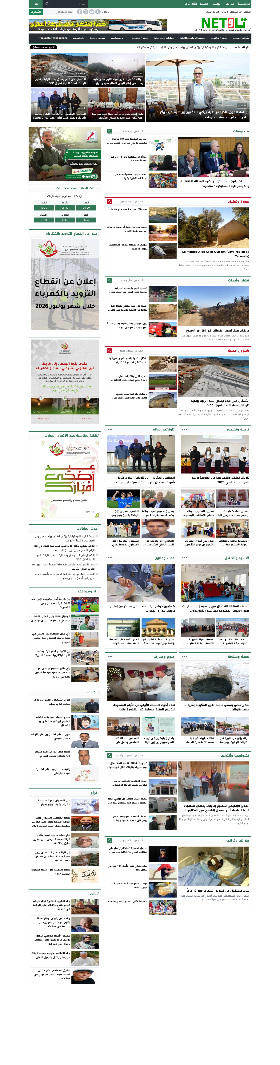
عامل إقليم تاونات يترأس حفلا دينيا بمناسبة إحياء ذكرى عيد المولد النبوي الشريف (63, 566)
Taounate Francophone (53, 38)
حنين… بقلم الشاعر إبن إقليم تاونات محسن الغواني (50, 736)
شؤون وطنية (98, 38)
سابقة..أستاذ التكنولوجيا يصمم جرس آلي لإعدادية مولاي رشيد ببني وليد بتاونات (127, 821)
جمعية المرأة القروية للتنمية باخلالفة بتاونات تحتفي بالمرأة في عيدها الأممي (199, 645)
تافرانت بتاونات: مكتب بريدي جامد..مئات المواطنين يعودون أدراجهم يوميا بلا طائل (130, 398)
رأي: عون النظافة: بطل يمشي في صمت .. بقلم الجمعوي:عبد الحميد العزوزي (51, 638)
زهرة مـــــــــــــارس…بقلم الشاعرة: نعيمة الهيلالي (52, 771)
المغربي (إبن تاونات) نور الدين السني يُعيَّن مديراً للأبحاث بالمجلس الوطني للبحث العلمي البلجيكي (159, 546)
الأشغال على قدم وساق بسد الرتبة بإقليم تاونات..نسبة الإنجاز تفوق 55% (219, 403)
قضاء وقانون (164, 558)
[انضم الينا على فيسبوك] (79, 11)
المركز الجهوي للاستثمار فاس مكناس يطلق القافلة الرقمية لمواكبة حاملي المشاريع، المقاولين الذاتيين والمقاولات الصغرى (128, 787)
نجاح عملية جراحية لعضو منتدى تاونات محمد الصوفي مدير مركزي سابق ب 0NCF (51, 839)
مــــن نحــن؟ (228, 3)
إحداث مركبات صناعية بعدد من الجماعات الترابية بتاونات (130, 176)
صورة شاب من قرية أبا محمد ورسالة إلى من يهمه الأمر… (127, 229)
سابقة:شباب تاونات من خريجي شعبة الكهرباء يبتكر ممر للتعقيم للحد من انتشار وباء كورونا (127, 803)
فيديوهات (241, 131)
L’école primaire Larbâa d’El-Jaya (128, 209)
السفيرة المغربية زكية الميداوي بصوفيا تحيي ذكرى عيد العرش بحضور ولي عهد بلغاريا (125, 546)
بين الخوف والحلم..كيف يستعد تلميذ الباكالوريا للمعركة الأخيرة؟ (52, 653)
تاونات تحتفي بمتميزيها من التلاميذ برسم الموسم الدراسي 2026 (220, 480)
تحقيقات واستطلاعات (192, 38)
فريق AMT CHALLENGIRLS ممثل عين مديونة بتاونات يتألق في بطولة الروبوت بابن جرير (127, 767)
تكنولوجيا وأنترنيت (234, 756)
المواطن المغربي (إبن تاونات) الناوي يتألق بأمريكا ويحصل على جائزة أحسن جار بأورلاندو (144, 480)
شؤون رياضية (140, 38)
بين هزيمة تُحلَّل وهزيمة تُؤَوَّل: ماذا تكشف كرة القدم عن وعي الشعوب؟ (50, 603)
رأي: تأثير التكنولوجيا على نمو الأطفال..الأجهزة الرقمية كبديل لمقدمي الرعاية (52, 672)
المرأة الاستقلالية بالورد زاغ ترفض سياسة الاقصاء (128, 159)
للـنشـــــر (204, 3)
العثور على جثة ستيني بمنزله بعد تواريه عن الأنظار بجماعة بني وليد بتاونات (128, 310)
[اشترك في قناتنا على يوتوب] (91, 11)
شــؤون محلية (241, 38)
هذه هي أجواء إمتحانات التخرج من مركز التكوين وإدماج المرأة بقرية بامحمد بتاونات (198, 546)
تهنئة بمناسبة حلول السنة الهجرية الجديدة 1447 (50, 872)
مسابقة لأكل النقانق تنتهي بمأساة (127, 901)
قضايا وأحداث (238, 280)
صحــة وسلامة (238, 657)
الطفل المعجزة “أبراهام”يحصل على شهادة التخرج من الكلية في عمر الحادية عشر (128, 852)
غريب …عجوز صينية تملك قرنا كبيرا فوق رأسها (128, 886)
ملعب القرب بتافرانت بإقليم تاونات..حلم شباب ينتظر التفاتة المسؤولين (130, 380)
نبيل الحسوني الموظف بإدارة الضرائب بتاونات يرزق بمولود (54, 802)
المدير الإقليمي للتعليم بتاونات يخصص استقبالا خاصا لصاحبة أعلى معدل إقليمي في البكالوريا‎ (216, 808)
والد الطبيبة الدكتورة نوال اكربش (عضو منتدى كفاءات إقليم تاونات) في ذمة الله (51, 905)
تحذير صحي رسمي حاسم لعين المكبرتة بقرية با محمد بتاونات (216, 707)
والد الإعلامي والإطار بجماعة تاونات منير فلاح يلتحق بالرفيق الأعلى (50, 955)
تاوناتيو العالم (163, 429)
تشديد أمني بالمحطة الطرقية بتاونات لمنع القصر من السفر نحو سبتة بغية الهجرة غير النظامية (129, 292)
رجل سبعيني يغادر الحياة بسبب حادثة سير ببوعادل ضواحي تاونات (127, 325)
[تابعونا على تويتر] (85, 11)
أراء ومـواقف (118, 38)
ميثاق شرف (191, 3)
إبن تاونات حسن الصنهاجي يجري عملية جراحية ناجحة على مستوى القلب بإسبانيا (52, 856)
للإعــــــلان (215, 3)
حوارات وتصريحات (164, 38)
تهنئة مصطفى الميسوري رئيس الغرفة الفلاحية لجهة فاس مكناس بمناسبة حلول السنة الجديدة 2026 (51, 822)
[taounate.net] (209, 25)
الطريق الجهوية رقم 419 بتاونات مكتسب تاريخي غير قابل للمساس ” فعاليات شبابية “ (128, 143)
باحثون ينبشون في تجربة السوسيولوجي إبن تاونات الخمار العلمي (158, 742)
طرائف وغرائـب (237, 840)
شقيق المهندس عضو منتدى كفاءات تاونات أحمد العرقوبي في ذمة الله (52, 974)
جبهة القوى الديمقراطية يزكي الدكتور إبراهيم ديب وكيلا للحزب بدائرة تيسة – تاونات (64, 538)
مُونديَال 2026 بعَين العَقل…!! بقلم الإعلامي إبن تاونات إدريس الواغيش (50, 618)
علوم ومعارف (164, 657)
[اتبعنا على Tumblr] (97, 11)
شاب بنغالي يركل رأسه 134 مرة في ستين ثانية (127, 868)
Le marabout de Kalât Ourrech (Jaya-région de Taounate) (215, 254)
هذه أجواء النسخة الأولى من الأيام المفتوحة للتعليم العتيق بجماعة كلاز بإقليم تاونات (144, 707)
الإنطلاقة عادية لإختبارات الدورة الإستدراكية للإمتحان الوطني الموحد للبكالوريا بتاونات (233, 546)
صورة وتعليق (238, 201)
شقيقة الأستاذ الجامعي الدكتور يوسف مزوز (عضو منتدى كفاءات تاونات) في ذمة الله (52, 940)
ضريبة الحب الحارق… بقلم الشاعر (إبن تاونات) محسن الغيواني (52, 754)
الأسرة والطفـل (237, 558)
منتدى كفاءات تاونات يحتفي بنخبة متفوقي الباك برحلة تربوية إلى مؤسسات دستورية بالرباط (232, 517)
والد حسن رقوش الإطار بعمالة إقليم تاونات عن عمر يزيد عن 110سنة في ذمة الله (53, 922)
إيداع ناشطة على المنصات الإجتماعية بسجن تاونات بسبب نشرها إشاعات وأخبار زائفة (123, 645)
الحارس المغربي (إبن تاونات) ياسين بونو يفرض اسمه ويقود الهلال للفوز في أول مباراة (123, 517)
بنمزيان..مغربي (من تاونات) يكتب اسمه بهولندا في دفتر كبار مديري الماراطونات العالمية (158, 517)
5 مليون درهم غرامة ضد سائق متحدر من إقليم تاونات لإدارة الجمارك (142, 608)
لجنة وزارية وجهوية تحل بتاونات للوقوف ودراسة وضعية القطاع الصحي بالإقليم (233, 744)
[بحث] (47, 4)
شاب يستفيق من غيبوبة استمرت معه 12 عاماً (218, 890)
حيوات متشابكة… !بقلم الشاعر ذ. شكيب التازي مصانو (52, 702)
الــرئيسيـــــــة (243, 3)
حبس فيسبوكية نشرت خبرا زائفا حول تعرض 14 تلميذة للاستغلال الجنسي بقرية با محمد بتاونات (158, 645)
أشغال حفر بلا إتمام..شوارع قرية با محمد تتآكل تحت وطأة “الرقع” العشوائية (128, 362)
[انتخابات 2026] (65, 154)
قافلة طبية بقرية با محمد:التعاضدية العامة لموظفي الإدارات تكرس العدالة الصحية (199, 744)
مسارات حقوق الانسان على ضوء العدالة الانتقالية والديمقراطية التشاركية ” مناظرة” (214, 184)
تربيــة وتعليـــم (238, 429)
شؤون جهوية (219, 38)
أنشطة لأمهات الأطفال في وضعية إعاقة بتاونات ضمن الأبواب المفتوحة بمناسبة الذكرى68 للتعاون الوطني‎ (215, 610)
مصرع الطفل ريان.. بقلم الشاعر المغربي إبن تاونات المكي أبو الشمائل (53, 721)
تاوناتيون (78, 38)
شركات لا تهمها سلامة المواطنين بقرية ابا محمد (128, 247)
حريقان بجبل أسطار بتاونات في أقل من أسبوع (217, 330)
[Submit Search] (109, 131)
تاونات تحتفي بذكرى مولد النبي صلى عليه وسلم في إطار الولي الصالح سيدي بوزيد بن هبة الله (64, 547)
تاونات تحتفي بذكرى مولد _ (213, 47)
